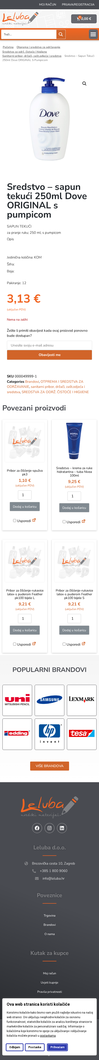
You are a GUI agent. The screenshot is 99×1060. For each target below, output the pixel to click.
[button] (93, 34)
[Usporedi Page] (34, 520)
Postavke (34, 1047)
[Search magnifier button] (60, 34)
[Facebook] (37, 828)
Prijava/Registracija (78, 5)
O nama (49, 934)
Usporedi (23, 521)
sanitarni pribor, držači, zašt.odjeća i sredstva (31, 56)
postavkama (48, 1035)
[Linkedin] (62, 828)
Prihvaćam (57, 1047)
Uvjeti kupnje (49, 983)
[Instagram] (49, 828)
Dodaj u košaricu (25, 506)
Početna (8, 47)
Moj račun (47, 5)
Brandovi (32, 381)
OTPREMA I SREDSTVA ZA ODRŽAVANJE (38, 47)
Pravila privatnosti (49, 992)
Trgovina (49, 916)
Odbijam (14, 1047)
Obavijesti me (50, 354)
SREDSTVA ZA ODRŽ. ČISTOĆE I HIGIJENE (24, 52)
